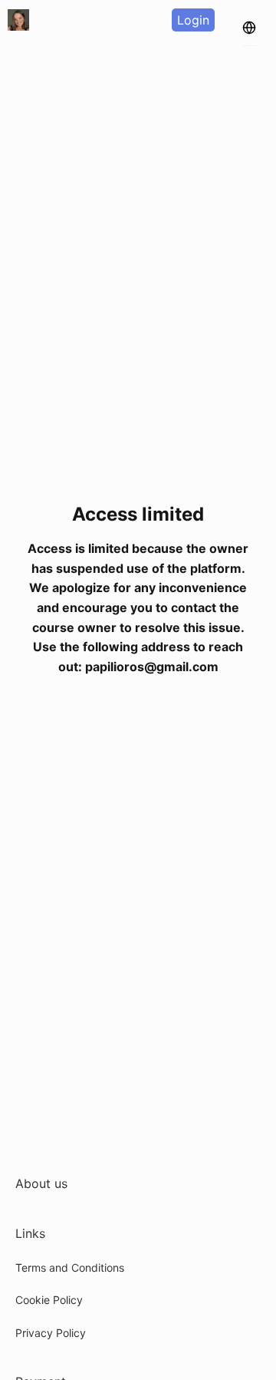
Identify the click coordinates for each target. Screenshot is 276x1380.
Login (193, 20)
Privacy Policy (50, 1332)
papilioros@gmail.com (152, 666)
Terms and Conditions (69, 1267)
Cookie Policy (49, 1299)
